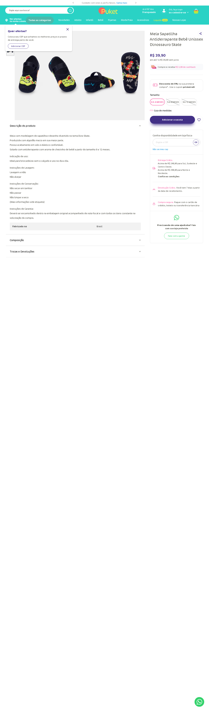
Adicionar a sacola (172, 119)
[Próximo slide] (136, 2)
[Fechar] (68, 29)
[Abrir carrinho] (196, 11)
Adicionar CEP (18, 46)
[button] (157, 102)
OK (195, 142)
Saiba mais (121, 2)
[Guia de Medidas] (161, 110)
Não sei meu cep (160, 149)
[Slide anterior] (73, 2)
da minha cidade (18, 20)
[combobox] (39, 11)
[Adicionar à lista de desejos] (199, 120)
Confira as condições (168, 176)
